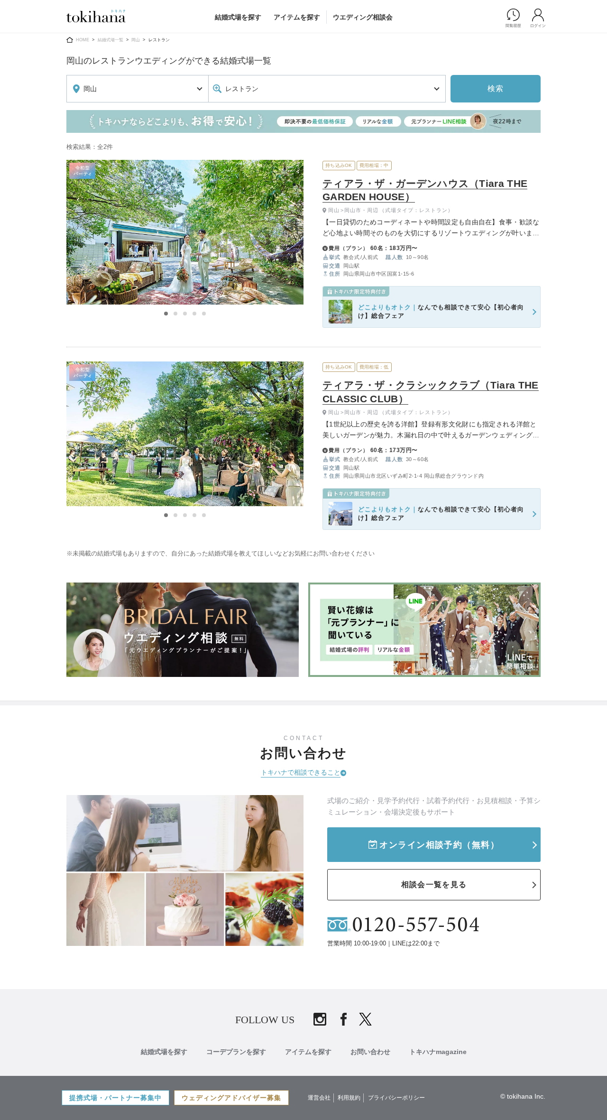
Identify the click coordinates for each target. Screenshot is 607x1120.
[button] (166, 313)
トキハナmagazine (438, 1051)
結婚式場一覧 (110, 39)
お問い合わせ (370, 1051)
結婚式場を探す (238, 17)
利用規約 (349, 1097)
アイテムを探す (297, 17)
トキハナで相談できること (300, 772)
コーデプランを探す (236, 1051)
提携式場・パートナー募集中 (115, 1097)
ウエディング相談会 (363, 17)
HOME (82, 39)
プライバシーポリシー (396, 1097)
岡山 (135, 39)
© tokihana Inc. (522, 1096)
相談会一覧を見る (434, 884)
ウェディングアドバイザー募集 (231, 1097)
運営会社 (319, 1097)
